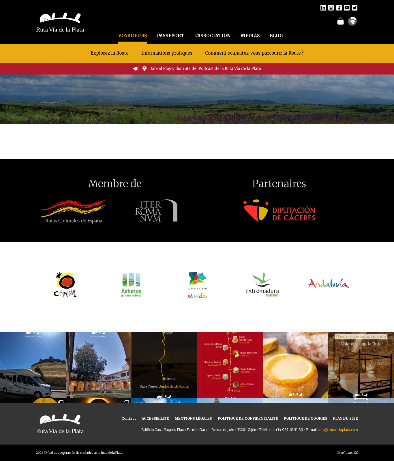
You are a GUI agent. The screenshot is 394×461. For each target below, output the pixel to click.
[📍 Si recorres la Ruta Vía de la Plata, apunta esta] (296, 365)
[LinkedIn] (323, 7)
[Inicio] (60, 21)
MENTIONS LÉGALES (193, 418)
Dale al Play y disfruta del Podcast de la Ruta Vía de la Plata (205, 68)
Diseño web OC (347, 453)
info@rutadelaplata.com (338, 429)
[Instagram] (331, 7)
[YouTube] (347, 7)
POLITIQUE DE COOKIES (305, 418)
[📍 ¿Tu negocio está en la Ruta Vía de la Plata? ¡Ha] (361, 365)
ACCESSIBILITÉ (155, 418)
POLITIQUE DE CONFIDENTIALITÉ (248, 418)
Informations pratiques (167, 53)
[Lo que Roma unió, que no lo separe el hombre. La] (164, 365)
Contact (128, 418)
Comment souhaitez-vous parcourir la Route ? (254, 53)
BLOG (276, 35)
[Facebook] (339, 7)
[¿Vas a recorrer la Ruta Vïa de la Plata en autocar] (33, 365)
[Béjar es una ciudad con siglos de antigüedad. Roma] (99, 365)
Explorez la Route (110, 53)
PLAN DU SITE (345, 418)
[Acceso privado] (340, 21)
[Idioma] (352, 23)
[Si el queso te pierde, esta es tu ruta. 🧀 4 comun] (230, 365)
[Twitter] (354, 7)
